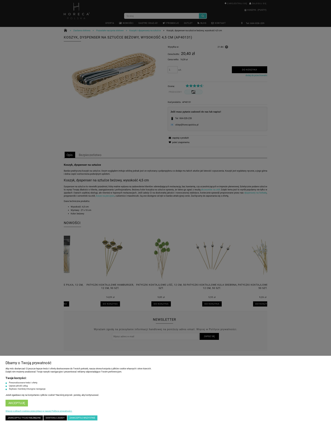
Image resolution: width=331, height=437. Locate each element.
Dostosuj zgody (55, 418)
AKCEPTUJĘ (16, 403)
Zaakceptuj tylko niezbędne (24, 418)
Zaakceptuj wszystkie (82, 418)
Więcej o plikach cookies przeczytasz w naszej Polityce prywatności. (39, 411)
